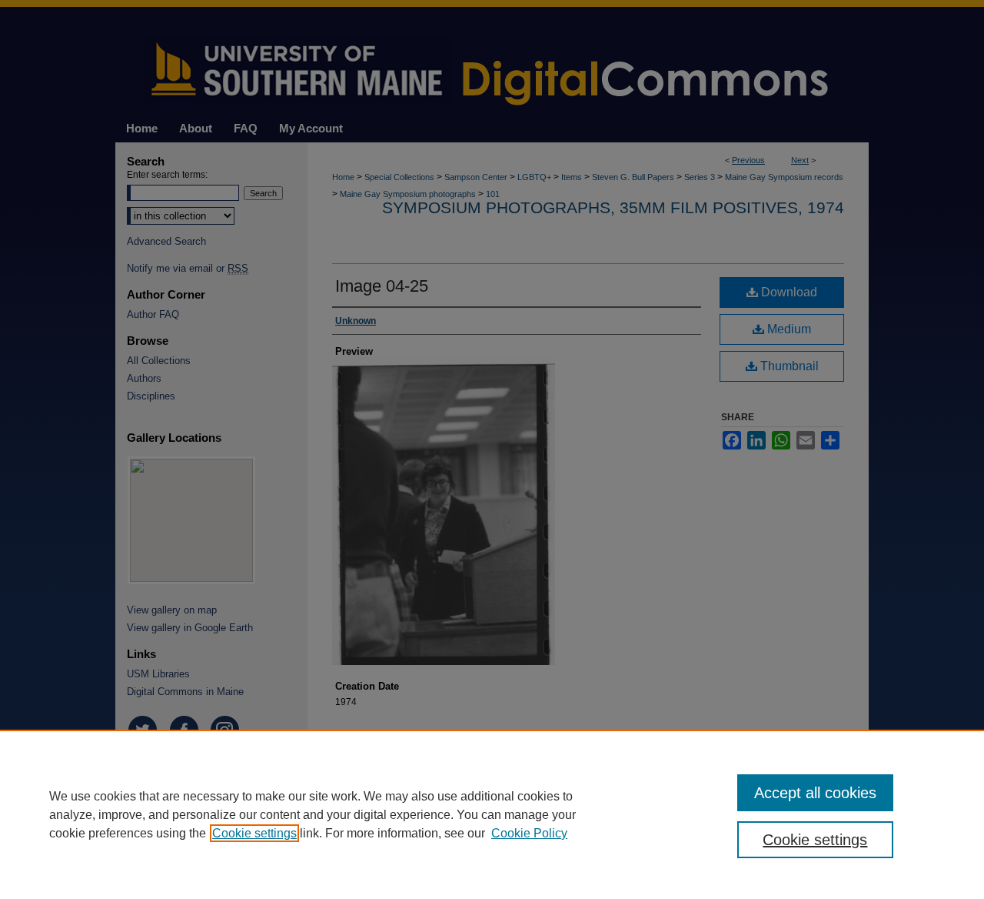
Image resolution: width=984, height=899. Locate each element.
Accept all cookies (815, 792)
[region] (492, 814)
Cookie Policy (529, 833)
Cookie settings (254, 833)
